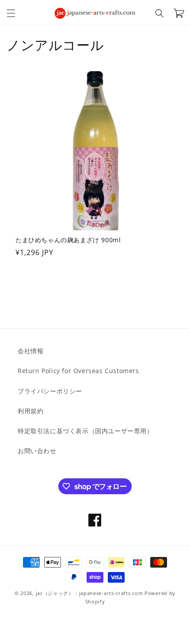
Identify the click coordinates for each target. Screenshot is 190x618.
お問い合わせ (37, 450)
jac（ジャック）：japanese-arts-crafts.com (89, 593)
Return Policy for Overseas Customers (78, 370)
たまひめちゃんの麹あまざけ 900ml (68, 240)
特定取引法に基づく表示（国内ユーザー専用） (85, 431)
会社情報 (30, 351)
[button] (11, 13)
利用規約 (30, 411)
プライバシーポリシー (50, 391)
